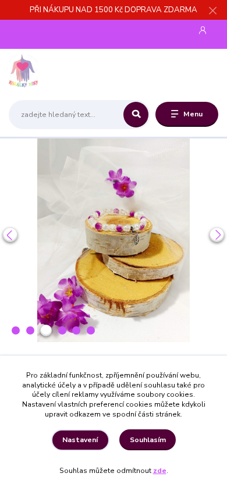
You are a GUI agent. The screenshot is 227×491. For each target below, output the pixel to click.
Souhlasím (148, 439)
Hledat (135, 114)
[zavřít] (212, 11)
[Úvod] (46, 71)
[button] (10, 234)
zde (159, 470)
